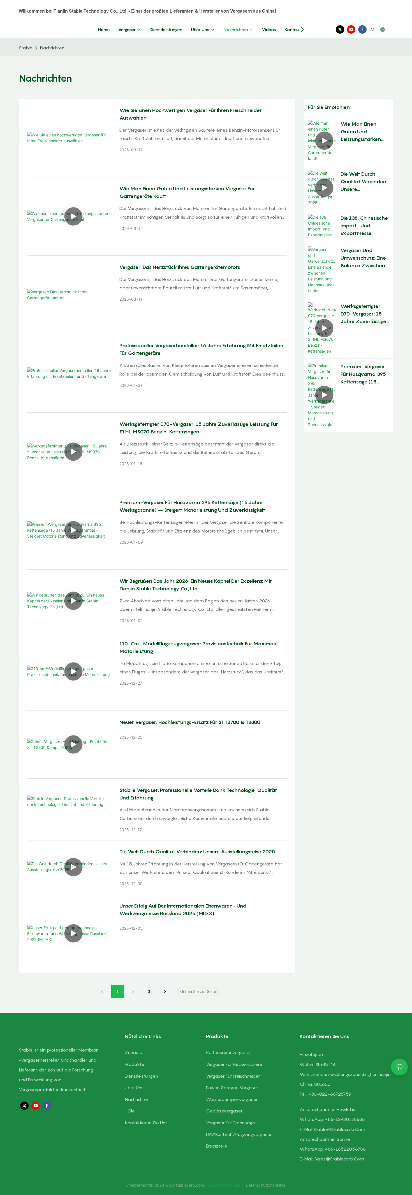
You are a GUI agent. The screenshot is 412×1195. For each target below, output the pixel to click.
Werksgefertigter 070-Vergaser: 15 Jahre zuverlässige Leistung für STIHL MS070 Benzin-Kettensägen (198, 428)
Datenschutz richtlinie (265, 1185)
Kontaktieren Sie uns (146, 1122)
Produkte (134, 1064)
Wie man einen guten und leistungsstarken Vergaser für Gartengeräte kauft (187, 192)
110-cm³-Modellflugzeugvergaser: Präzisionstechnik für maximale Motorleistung (198, 647)
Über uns (134, 1087)
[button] (302, 29)
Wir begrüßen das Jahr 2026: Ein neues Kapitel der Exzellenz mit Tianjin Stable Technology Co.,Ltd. (195, 584)
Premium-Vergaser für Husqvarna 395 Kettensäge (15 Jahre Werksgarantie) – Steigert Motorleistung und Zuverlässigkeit (192, 506)
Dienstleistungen (141, 1076)
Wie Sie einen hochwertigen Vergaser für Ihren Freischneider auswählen (190, 114)
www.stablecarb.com (185, 1185)
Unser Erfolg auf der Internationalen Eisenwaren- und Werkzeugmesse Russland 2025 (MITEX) (182, 909)
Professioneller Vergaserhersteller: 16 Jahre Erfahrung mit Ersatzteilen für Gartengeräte (201, 349)
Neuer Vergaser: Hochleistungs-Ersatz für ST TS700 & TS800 (189, 722)
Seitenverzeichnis (224, 1185)
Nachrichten (52, 48)
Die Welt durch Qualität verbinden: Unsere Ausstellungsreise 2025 (197, 851)
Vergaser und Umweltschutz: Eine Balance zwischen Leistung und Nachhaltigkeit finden (363, 258)
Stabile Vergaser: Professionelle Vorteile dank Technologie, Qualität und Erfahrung (198, 794)
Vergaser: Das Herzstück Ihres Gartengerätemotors (179, 267)
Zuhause (134, 1052)
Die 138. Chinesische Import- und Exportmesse (364, 225)
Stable (26, 48)
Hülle (130, 1111)
